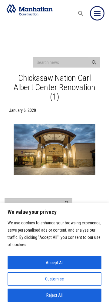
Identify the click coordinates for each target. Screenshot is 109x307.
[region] (54, 255)
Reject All (54, 295)
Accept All (55, 262)
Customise (54, 279)
